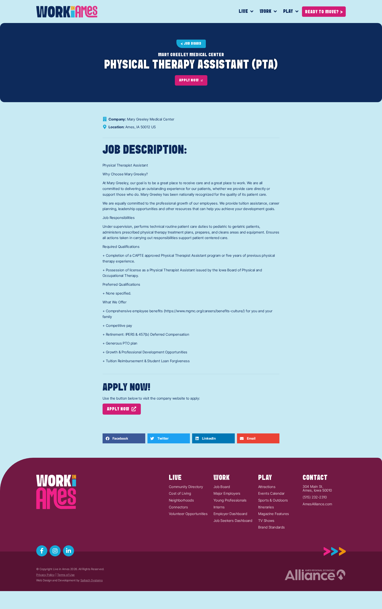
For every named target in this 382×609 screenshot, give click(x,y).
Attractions (266, 487)
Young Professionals (230, 500)
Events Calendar (271, 494)
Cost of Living (180, 494)
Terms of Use (66, 574)
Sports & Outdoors (273, 500)
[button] (124, 438)
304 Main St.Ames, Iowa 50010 (317, 488)
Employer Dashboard (230, 514)
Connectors (178, 507)
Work (265, 11)
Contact (315, 478)
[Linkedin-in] (68, 550)
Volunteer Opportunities (188, 514)
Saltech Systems (91, 580)
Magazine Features (273, 514)
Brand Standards (271, 527)
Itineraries (266, 507)
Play (288, 11)
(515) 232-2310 (315, 497)
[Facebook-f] (41, 550)
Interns (219, 507)
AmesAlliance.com (317, 504)
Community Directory (186, 487)
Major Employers (227, 494)
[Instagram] (55, 550)
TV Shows (266, 521)
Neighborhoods (181, 500)
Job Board (222, 487)
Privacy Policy (45, 574)
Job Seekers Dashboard (233, 521)
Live (243, 11)
